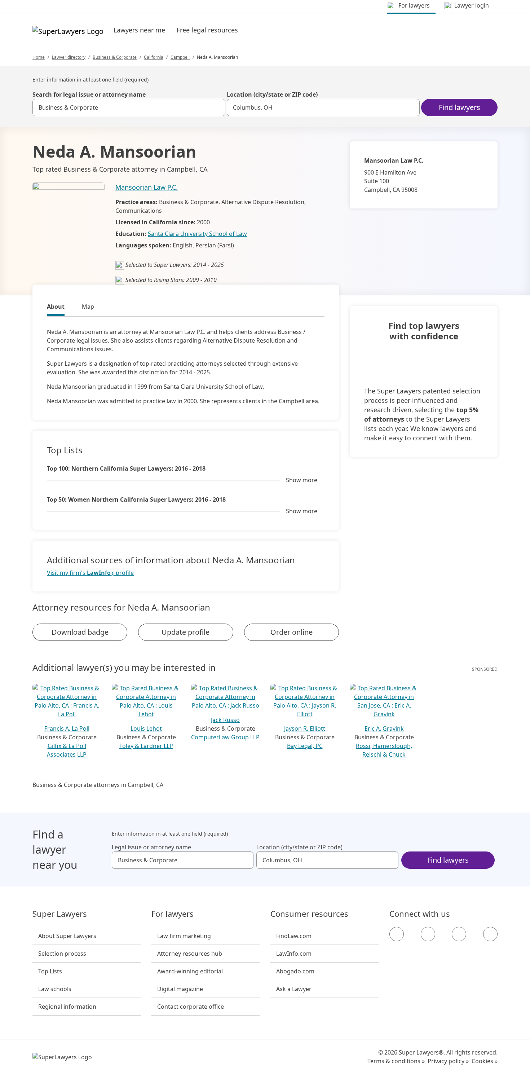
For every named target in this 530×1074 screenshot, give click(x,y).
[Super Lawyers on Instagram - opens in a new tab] (428, 934)
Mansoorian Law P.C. (146, 187)
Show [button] (301, 480)
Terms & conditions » (396, 1061)
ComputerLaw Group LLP (225, 737)
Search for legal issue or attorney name (89, 94)
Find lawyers (459, 107)
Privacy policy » (448, 1061)
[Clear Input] (216, 107)
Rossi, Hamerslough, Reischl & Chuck (384, 750)
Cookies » (485, 1061)
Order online (291, 632)
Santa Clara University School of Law (197, 234)
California (153, 57)
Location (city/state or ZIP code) (272, 94)
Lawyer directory (68, 57)
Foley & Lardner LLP (146, 746)
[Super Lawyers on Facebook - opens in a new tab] (396, 934)
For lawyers (172, 914)
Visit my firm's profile (90, 573)
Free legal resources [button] (207, 30)
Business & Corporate (115, 57)
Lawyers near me (139, 30)
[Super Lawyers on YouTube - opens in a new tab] (459, 934)
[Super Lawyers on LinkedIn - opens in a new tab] (490, 934)
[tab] (56, 307)
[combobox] (128, 107)
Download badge (80, 632)
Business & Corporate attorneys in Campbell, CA (97, 785)
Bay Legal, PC (305, 746)
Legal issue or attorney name (151, 847)
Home (38, 57)
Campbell (180, 57)
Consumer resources (309, 914)
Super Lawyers (59, 914)
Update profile (185, 632)
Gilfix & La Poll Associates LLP (67, 750)
